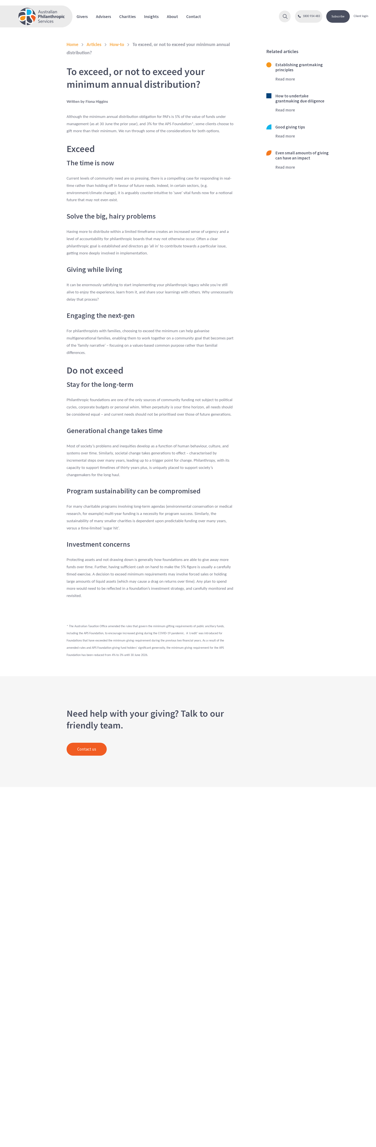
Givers (82, 16)
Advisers (103, 16)
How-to (117, 45)
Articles (94, 45)
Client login (361, 16)
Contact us (86, 749)
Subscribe (338, 16)
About (172, 16)
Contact (193, 16)
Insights (151, 16)
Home (72, 45)
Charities (127, 16)
